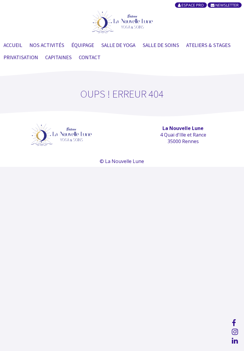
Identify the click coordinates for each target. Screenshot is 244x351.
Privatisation (21, 57)
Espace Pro (192, 5)
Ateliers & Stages (208, 44)
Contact (90, 57)
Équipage (82, 44)
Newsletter (227, 5)
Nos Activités (46, 44)
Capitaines (58, 57)
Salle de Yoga (118, 44)
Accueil (13, 44)
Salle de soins (161, 44)
